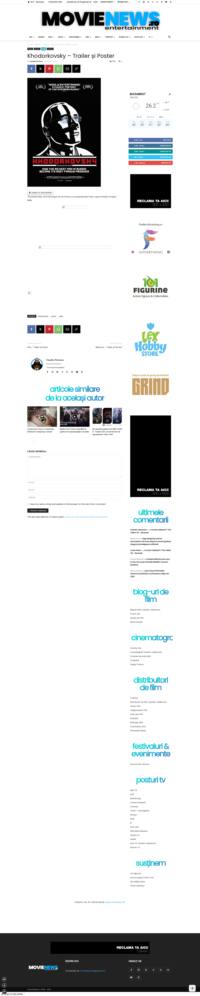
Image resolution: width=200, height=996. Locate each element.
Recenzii (41, 37)
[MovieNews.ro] (100, 19)
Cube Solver (135, 550)
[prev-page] (29, 440)
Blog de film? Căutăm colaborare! (145, 609)
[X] (157, 2)
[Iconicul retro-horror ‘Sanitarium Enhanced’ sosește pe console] (42, 416)
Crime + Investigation (140, 810)
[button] (169, 37)
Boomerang (135, 798)
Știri (43, 49)
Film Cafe (134, 827)
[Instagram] (144, 2)
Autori (95, 2)
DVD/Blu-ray (123, 37)
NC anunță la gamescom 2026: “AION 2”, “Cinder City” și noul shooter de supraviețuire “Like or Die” (107, 431)
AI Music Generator (138, 529)
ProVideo (134, 718)
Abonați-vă (166, 163)
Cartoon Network (138, 802)
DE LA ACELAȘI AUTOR (74, 398)
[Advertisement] (75, 306)
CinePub (134, 698)
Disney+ (133, 814)
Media (97, 37)
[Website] (162, 2)
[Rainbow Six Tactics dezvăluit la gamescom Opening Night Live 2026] (75, 416)
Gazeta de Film (137, 618)
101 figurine (135, 873)
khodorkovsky (43, 316)
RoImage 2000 (136, 722)
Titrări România (137, 885)
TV (149, 37)
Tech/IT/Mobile (74, 37)
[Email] (67, 69)
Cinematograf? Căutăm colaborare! (146, 652)
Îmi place (167, 140)
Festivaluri (138, 37)
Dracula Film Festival (139, 764)
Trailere (50, 49)
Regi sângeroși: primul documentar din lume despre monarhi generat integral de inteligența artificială (150, 541)
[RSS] (148, 2)
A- (4, 991)
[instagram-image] (12, 920)
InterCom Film (136, 714)
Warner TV (135, 847)
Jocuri (60, 37)
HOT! (30, 37)
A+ (4, 979)
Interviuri (109, 37)
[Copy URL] (76, 69)
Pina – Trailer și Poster (37, 347)
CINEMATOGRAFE (106, 2)
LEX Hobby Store (137, 881)
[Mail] (58, 372)
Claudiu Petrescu (36, 61)
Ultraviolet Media (138, 730)
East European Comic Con (142, 877)
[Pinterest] (49, 69)
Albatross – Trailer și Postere (109, 347)
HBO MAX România (138, 831)
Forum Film (135, 706)
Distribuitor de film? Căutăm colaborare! (148, 702)
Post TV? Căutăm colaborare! (143, 843)
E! (131, 823)
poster (53, 316)
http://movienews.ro (53, 364)
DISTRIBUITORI (122, 2)
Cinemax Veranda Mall (140, 656)
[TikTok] (153, 2)
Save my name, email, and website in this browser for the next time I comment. (68, 504)
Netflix (133, 839)
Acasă (30, 44)
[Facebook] (139, 2)
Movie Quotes (136, 622)
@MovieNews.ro (115, 902)
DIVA (132, 818)
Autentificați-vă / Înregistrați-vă (79, 2)
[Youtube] (166, 2)
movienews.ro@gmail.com (92, 970)
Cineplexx (134, 660)
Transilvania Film (138, 726)
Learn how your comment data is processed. (86, 517)
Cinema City (135, 648)
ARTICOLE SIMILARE (75, 389)
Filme (50, 37)
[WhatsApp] (58, 69)
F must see (135, 613)
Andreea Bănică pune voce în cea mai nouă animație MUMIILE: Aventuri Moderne (150, 562)
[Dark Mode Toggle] (192, 988)
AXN (132, 794)
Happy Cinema (137, 664)
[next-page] (33, 440)
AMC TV (133, 790)
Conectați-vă (165, 146)
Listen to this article (42, 192)
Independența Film (138, 710)
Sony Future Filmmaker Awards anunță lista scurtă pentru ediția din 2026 (149, 574)
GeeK (87, 37)
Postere (46, 44)
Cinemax (134, 806)
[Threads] (171, 2)
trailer (61, 316)
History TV (134, 835)
